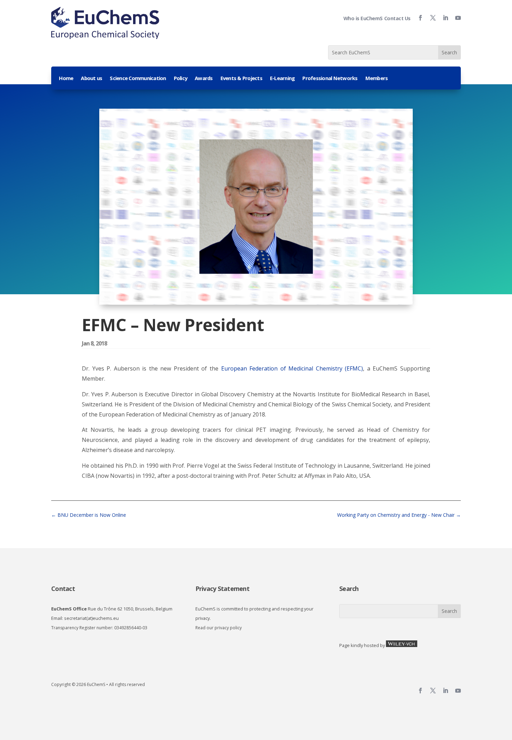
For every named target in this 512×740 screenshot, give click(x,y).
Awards (204, 78)
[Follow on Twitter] (430, 17)
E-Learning (282, 78)
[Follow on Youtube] (455, 17)
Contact (63, 588)
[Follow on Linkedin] (442, 17)
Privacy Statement (222, 588)
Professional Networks (329, 78)
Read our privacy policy (218, 628)
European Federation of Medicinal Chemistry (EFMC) (292, 368)
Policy (180, 78)
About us (91, 78)
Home (66, 78)
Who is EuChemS (363, 18)
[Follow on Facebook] (417, 17)
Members (376, 78)
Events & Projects (241, 78)
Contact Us (397, 18)
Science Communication (138, 78)
